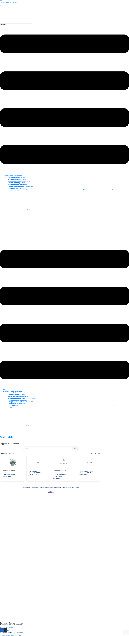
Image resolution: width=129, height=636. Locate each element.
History (9, 181)
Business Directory (27, 487)
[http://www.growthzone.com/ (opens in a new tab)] (51, 492)
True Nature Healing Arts (60, 470)
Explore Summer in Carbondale (9, 2)
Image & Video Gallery (13, 183)
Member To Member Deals (50, 487)
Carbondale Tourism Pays (17, 184)
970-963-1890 (4, 627)
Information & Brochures (73, 487)
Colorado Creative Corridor (15, 175)
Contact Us (65, 487)
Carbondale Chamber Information (16, 177)
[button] (64, 98)
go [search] (75, 448)
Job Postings (14, 190)
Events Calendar (35, 487)
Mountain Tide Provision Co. (10, 470)
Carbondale (6, 437)
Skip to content (4, 1)
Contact (9, 179)
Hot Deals (42, 487)
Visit (4, 174)
